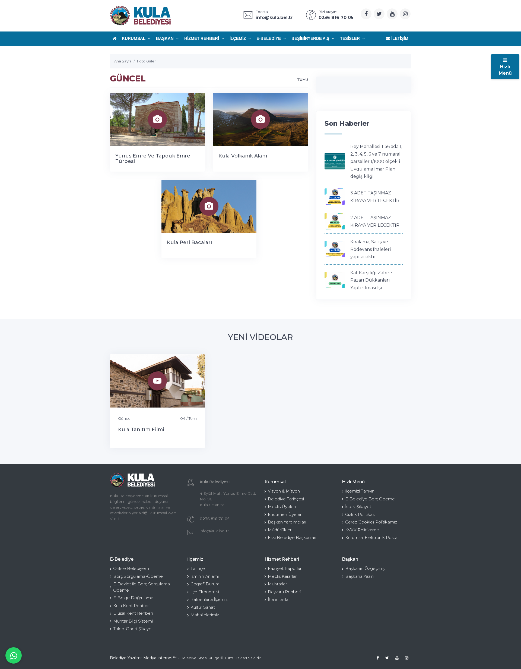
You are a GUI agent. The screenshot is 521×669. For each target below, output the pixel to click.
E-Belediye (269, 38)
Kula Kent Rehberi (131, 605)
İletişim (399, 38)
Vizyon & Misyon (284, 491)
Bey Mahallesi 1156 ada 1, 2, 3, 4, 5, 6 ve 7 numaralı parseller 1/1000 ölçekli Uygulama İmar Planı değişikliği (376, 161)
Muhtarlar (277, 583)
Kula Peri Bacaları (189, 242)
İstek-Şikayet (358, 506)
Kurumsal (134, 38)
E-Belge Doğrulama (133, 597)
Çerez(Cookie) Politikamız (371, 522)
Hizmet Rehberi (202, 38)
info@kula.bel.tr (214, 530)
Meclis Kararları (282, 576)
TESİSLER (350, 38)
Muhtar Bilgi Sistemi (133, 621)
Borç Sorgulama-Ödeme (138, 576)
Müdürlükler (279, 529)
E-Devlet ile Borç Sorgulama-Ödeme (142, 587)
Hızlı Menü (505, 70)
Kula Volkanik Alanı (242, 156)
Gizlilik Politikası (360, 514)
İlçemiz (238, 38)
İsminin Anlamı (204, 576)
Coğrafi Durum (205, 583)
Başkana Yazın (359, 576)
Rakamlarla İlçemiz (209, 599)
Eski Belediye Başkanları (292, 537)
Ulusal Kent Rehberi (133, 613)
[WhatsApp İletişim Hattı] (13, 655)
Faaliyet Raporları (285, 568)
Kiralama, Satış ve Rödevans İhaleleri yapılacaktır (370, 249)
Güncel (124, 418)
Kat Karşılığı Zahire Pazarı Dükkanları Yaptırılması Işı (371, 280)
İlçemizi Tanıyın (359, 491)
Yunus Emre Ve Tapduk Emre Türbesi (152, 158)
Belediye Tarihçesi (286, 498)
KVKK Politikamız (362, 529)
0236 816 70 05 (215, 518)
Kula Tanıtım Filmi (141, 430)
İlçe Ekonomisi (204, 591)
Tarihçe (197, 568)
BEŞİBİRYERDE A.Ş (311, 38)
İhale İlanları (279, 599)
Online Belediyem (131, 568)
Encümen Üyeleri (285, 514)
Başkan (165, 38)
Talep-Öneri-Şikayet (133, 628)
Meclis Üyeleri (282, 506)
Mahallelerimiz (204, 614)
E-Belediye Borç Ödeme (370, 498)
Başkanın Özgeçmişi (365, 568)
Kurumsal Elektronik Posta (371, 537)
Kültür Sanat (202, 607)
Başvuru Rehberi (284, 591)
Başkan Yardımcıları (287, 522)
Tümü (302, 79)
